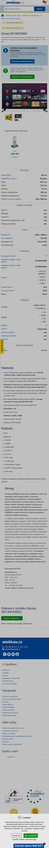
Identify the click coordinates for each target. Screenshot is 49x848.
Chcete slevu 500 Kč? (29, 845)
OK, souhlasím (31, 836)
